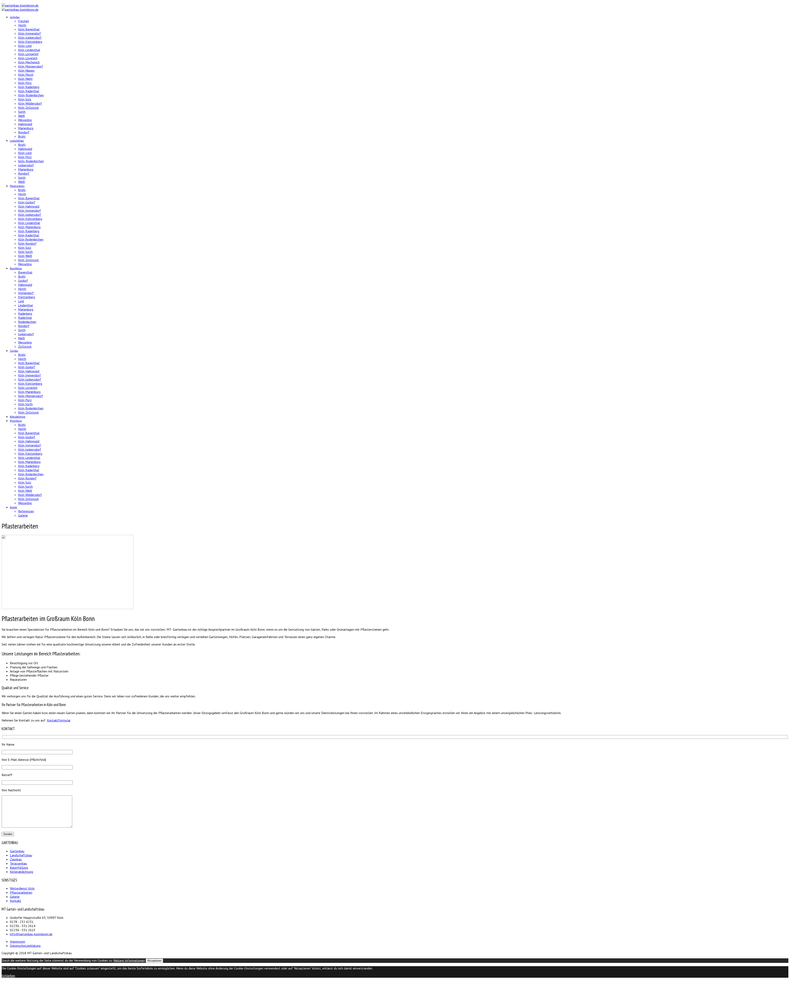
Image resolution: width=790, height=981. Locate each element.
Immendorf (26, 293)
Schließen (8, 976)
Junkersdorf (26, 165)
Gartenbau (15, 17)
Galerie (23, 515)
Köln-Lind (24, 46)
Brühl (22, 136)
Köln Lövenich (27, 58)
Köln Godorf (26, 202)
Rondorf (23, 132)
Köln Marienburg (29, 227)
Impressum (17, 941)
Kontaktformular (59, 720)
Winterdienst (16, 421)
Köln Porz (25, 83)
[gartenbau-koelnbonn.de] (20, 5)
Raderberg (25, 313)
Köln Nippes (26, 70)
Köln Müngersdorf (30, 66)
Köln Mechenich (29, 62)
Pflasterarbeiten (17, 186)
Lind (21, 301)
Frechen (23, 21)
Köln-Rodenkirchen (31, 95)
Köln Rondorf (27, 243)
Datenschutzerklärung (25, 946)
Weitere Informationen (129, 960)
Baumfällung (16, 268)
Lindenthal (25, 305)
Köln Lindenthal (29, 50)
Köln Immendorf (29, 33)
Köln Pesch (25, 74)
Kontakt (13, 507)
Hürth (22, 25)
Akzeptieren (154, 960)
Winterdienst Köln (22, 888)
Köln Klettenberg (30, 42)
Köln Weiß (25, 256)
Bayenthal (25, 272)
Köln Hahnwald (28, 206)
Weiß (21, 116)
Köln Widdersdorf (30, 103)
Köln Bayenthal (29, 29)
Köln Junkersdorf (29, 215)
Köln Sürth (25, 252)
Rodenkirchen (27, 322)
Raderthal (25, 318)
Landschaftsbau (17, 141)
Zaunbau (14, 351)
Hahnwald (25, 124)
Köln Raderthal (28, 91)
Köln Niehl (25, 79)
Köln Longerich (28, 54)
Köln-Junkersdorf (30, 37)
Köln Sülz (24, 99)
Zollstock (24, 346)
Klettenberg (26, 297)
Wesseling (25, 120)
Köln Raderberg (28, 87)
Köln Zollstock (28, 107)
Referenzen (26, 511)
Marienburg (25, 128)
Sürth (22, 112)
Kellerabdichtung (17, 417)
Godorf (23, 280)
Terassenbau (18, 863)
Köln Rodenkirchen (30, 239)
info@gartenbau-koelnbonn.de (31, 934)
